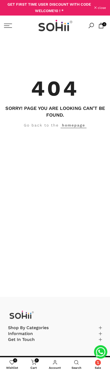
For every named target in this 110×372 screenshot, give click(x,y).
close (101, 7)
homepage (73, 125)
